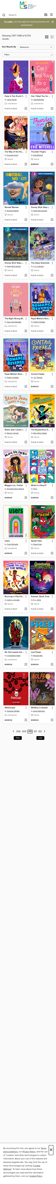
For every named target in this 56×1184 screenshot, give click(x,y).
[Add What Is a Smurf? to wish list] (52, 498)
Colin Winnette (12, 544)
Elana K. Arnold (12, 433)
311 (35, 731)
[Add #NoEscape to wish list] (25, 720)
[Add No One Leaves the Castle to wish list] (25, 664)
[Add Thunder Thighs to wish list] (52, 164)
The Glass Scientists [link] (40, 263)
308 (18, 731)
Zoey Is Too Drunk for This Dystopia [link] (15, 96)
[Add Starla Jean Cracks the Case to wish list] (25, 442)
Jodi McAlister (38, 100)
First (18, 738)
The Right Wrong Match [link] (15, 318)
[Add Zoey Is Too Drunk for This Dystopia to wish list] (25, 109)
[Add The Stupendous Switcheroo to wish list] (52, 442)
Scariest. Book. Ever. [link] (40, 596)
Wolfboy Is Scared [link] (39, 708)
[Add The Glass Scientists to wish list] (52, 275)
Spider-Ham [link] (36, 541)
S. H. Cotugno (38, 266)
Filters (7, 55)
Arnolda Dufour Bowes (15, 489)
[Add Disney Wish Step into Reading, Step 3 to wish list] (52, 220)
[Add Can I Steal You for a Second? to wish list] (52, 109)
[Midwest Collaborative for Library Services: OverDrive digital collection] (28, 5)
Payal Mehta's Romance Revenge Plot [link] (41, 318)
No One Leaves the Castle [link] (15, 652)
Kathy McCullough (40, 211)
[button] (46, 37)
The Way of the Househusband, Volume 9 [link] (15, 152)
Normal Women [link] (12, 207)
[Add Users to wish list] (25, 553)
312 (40, 731)
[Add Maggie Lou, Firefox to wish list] (25, 498)
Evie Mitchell (38, 155)
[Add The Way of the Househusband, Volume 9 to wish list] (25, 164)
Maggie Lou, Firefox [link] (14, 485)
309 (24, 731)
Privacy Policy (28, 1151)
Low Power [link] (36, 652)
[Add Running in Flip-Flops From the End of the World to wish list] (25, 609)
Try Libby (8, 21)
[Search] (4, 15)
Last (40, 738)
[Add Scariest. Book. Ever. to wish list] (52, 609)
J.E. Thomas (37, 378)
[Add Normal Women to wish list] (25, 220)
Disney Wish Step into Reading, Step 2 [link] (15, 263)
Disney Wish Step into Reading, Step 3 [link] (41, 207)
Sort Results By (9, 47)
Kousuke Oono (12, 155)
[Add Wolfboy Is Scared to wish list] (52, 720)
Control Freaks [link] (37, 374)
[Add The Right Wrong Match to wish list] (25, 331)
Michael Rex (38, 656)
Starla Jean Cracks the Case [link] (15, 430)
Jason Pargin (12, 100)
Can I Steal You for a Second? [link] (41, 96)
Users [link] (7, 541)
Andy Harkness (39, 711)
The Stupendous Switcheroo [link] (41, 430)
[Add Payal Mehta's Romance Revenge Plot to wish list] (52, 331)
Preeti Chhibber (39, 322)
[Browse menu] (51, 15)
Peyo (35, 489)
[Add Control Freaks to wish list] (52, 387)
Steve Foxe (37, 544)
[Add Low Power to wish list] (52, 664)
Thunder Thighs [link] (38, 152)
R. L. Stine (37, 600)
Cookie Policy (35, 1176)
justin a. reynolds (13, 600)
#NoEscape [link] (10, 708)
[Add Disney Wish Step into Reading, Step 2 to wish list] (25, 275)
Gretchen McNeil (13, 711)
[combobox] (22, 15)
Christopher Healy (14, 656)
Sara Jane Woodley (14, 322)
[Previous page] (13, 731)
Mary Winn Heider (40, 433)
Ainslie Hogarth (13, 211)
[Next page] (44, 731)
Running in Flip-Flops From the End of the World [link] (15, 596)
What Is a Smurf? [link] (38, 485)
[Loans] (45, 15)
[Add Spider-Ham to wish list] (52, 553)
